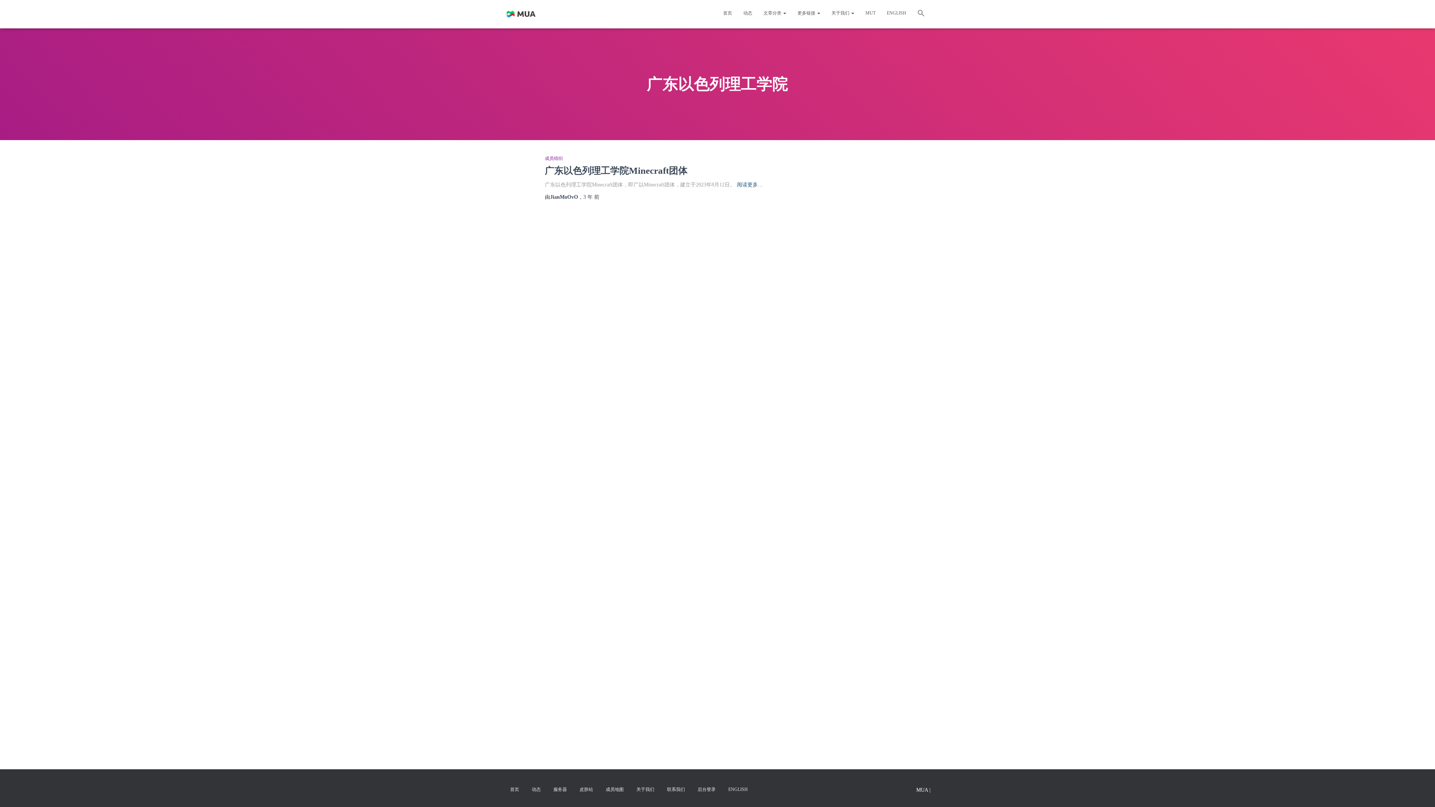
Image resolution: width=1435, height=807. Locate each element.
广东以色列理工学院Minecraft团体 (616, 171)
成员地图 (615, 789)
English (896, 13)
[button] (921, 14)
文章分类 (773, 13)
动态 (747, 13)
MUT (870, 13)
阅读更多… (750, 185)
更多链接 (807, 13)
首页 (727, 13)
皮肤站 (586, 789)
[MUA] (521, 14)
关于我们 (841, 13)
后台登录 (707, 789)
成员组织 (554, 158)
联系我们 (676, 789)
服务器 (560, 789)
